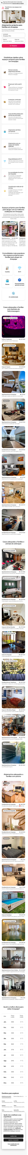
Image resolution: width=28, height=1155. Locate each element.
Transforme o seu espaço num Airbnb (13, 7)
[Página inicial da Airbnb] (3, 7)
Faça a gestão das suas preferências (13, 1144)
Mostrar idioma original (18, 3)
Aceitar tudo (13, 1136)
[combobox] (13, 36)
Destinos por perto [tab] (6, 1096)
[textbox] (7, 41)
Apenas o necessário (13, 1140)
